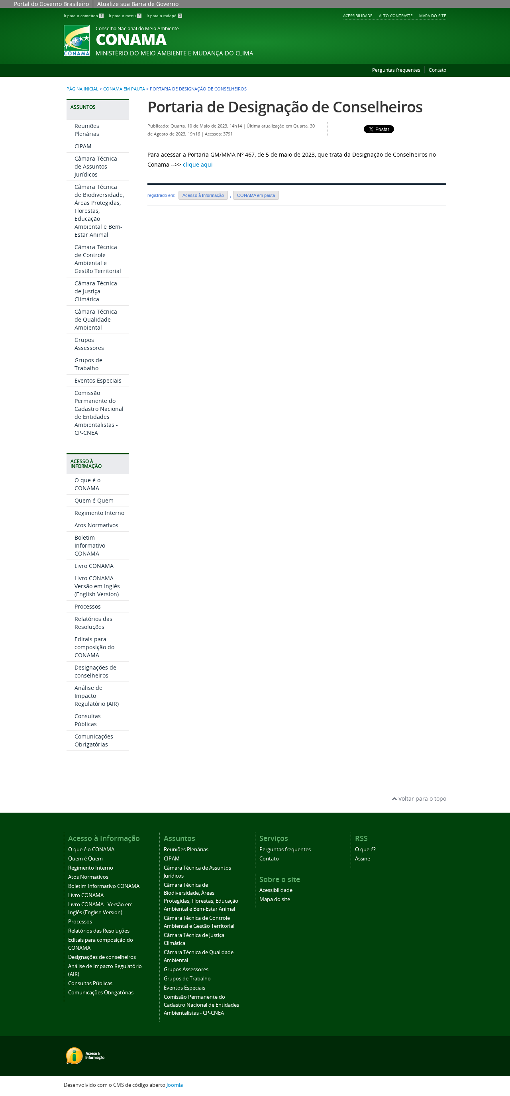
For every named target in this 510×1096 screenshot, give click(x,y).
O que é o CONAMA (87, 484)
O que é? (365, 849)
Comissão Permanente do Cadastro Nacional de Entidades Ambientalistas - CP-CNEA (99, 412)
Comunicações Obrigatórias (94, 740)
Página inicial (82, 89)
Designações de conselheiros (95, 671)
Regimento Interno (99, 513)
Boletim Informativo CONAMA (90, 545)
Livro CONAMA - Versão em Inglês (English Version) (97, 586)
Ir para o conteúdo (83, 16)
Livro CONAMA (94, 566)
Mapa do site (432, 15)
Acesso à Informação (203, 195)
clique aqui (198, 164)
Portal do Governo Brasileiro (51, 4)
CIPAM (83, 146)
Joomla (175, 1085)
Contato (437, 70)
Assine (362, 858)
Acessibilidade (358, 15)
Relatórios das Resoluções (93, 622)
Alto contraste (396, 15)
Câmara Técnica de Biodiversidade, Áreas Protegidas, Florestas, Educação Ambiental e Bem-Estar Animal (99, 210)
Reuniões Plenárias (87, 129)
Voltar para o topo (421, 798)
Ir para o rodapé (164, 16)
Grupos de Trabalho (88, 364)
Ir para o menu (125, 16)
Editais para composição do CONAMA (94, 647)
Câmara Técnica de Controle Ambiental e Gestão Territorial (98, 259)
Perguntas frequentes (396, 70)
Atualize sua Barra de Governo (137, 4)
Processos (88, 606)
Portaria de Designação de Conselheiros (285, 106)
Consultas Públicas (88, 720)
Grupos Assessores (89, 344)
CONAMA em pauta (124, 89)
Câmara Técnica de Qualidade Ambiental (96, 319)
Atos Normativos (96, 525)
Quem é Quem (94, 500)
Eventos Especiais (98, 380)
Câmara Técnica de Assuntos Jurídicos (96, 166)
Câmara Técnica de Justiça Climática (96, 291)
